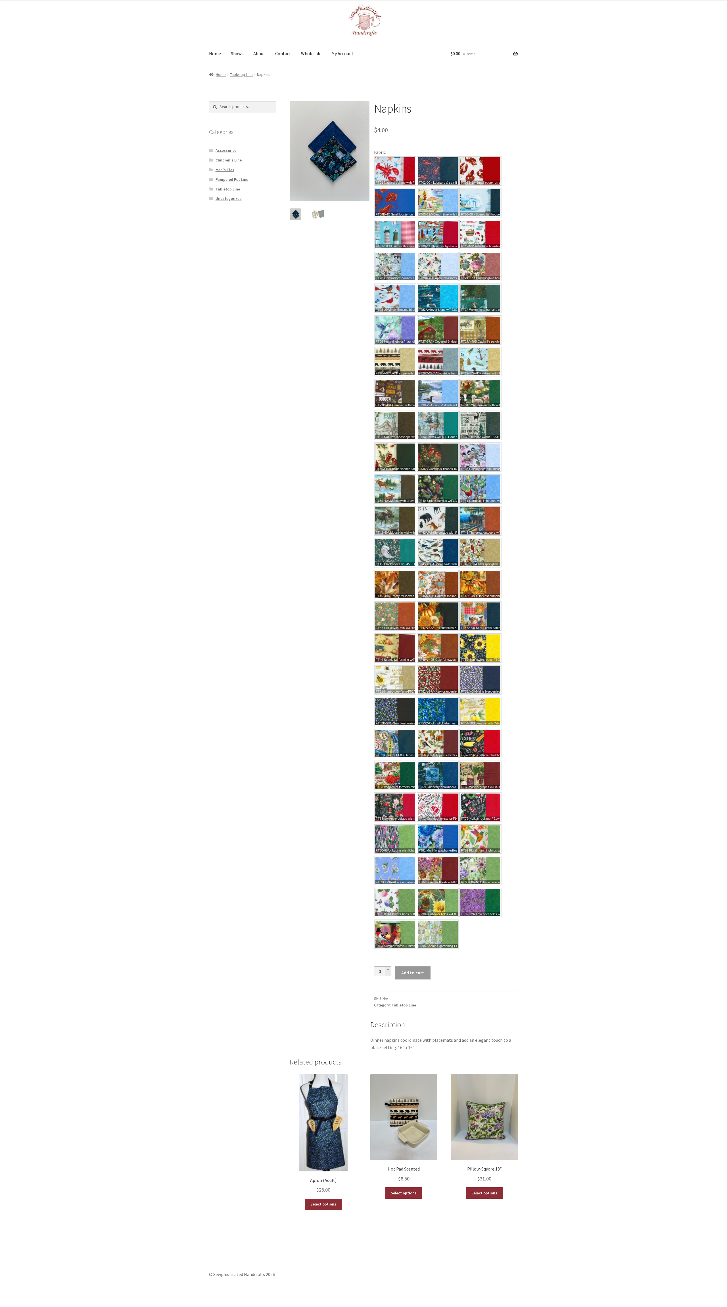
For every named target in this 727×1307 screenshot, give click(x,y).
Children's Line (229, 160)
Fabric (380, 152)
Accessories (226, 150)
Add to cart (412, 972)
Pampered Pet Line (232, 179)
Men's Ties (225, 169)
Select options (323, 1204)
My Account (342, 53)
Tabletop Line (241, 74)
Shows (237, 53)
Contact (283, 53)
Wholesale (311, 53)
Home (215, 53)
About (259, 53)
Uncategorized (229, 198)
